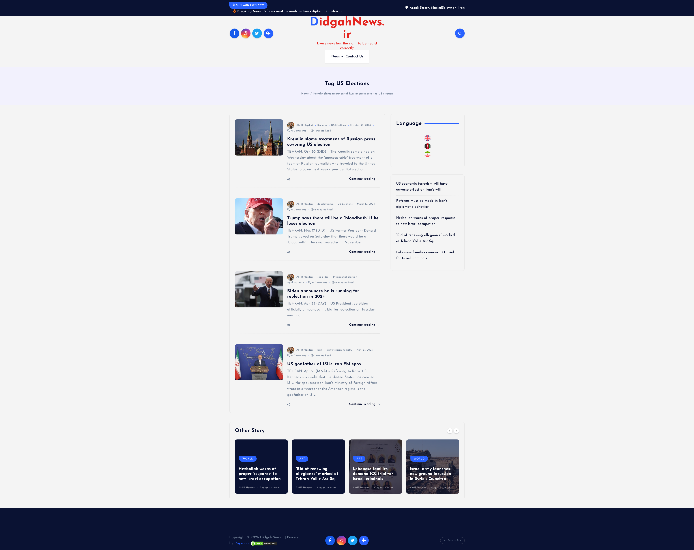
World (362, 453)
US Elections (338, 119)
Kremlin (322, 119)
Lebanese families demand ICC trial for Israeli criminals (316, 468)
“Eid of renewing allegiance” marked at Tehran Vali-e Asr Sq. (260, 468)
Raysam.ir (242, 538)
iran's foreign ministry (339, 344)
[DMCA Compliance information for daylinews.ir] (263, 538)
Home (305, 88)
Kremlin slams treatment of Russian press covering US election (353, 88)
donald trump (325, 198)
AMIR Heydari (304, 119)
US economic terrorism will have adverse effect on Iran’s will (432, 468)
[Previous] (450, 425)
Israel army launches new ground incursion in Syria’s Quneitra (373, 468)
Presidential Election (345, 271)
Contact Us (354, 51)
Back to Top (454, 535)
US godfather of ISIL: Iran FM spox (324, 358)
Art (245, 453)
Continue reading (362, 173)
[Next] (456, 425)
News (335, 51)
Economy (421, 453)
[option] (261, 461)
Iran (319, 344)
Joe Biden (323, 271)
